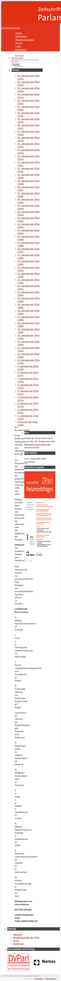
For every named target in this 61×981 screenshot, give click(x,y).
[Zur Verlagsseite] (45, 964)
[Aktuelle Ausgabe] (39, 559)
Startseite (17, 934)
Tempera (39, 979)
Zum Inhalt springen (10, 28)
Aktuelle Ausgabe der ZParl (26, 937)
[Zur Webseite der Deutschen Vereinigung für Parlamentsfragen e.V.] (19, 970)
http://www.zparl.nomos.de (37, 444)
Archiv (16, 940)
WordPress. (51, 979)
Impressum (18, 943)
